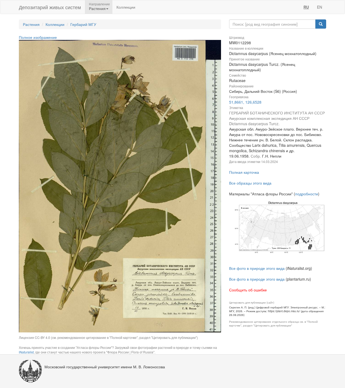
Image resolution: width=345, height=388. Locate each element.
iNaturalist (26, 352)
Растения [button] (97, 8)
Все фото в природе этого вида (257, 268)
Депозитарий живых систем (50, 7)
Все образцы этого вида (250, 183)
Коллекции (125, 7)
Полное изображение (38, 37)
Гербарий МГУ (83, 24)
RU (306, 7)
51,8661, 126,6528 (245, 102)
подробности (306, 193)
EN (319, 7)
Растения (31, 24)
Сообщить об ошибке (248, 289)
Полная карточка (244, 172)
